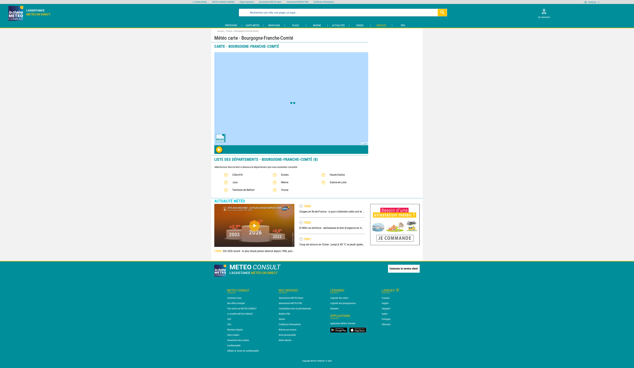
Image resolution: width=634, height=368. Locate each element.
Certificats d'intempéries (290, 324)
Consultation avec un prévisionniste (295, 308)
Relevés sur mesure (288, 329)
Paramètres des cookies (238, 340)
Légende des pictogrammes (343, 303)
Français (385, 298)
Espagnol (386, 308)
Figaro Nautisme (247, 2)
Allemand (386, 324)
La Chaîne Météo (200, 2)
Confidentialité (234, 345)
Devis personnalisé (287, 335)
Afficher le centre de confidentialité (243, 350)
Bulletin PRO (284, 313)
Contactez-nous (234, 298)
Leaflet (364, 143)
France (229, 31)
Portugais (386, 319)
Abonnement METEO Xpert (291, 298)
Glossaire (334, 308)
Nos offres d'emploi (236, 303)
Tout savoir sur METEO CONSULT (242, 308)
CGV (229, 319)
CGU (229, 324)
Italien (384, 313)
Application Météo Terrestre (342, 323)
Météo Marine (285, 340)
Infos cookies (233, 335)
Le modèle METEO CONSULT (240, 313)
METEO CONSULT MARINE (223, 2)
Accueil (220, 31)
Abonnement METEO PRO (290, 303)
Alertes (282, 319)
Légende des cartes (339, 298)
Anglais (385, 303)
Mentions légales (235, 329)
